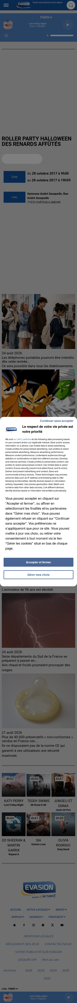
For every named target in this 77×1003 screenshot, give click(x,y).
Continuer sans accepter (56, 421)
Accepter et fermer (38, 562)
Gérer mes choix (38, 575)
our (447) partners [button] (22, 439)
